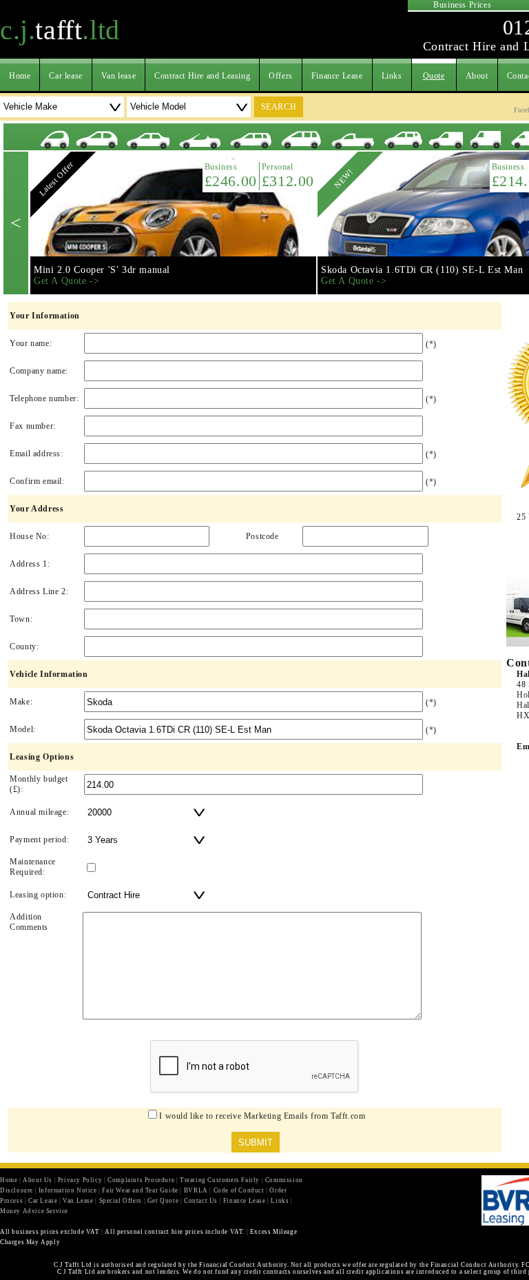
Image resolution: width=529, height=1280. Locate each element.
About (477, 76)
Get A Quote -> (66, 281)
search (279, 107)
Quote (434, 76)
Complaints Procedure (140, 1180)
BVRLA (196, 1190)
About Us (37, 1180)
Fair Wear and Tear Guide (140, 1190)
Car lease (65, 76)
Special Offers (120, 1200)
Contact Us (201, 1200)
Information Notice (68, 1190)
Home (19, 76)
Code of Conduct (239, 1190)
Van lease (118, 76)
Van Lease (78, 1200)
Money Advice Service (34, 1211)
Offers (281, 76)
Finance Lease (337, 76)
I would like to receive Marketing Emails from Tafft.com (262, 1116)
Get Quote (162, 1200)
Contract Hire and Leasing (202, 76)
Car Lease (42, 1200)
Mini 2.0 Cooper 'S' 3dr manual (102, 270)
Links (392, 76)
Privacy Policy (80, 1180)
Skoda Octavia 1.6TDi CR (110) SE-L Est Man (422, 270)
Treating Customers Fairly (220, 1180)
